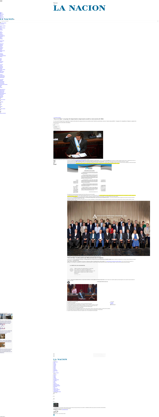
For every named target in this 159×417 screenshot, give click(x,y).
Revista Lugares (2, 91)
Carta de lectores (2, 83)
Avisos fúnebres (2, 81)
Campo (1, 33)
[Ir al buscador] (54, 4)
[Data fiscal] (54, 415)
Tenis (0, 60)
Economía (59, 117)
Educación (1, 45)
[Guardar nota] (53, 160)
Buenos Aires (2, 43)
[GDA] (55, 412)
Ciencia (1, 49)
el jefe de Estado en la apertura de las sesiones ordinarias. (113, 261)
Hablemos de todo (2, 50)
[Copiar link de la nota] (53, 163)
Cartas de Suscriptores (3, 55)
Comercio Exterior (2, 35)
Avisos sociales (2, 82)
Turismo (1, 65)
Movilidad (1, 36)
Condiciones (63, 409)
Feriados (1, 68)
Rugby (1, 59)
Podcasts (1, 70)
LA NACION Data (2, 27)
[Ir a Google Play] (55, 404)
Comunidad (1, 47)
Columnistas (1, 54)
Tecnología (1, 66)
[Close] (53, 353)
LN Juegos (1, 64)
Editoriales (1, 53)
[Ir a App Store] (55, 406)
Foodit (2, 15)
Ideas (0, 86)
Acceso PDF (1, 79)
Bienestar (1, 48)
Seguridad (1, 44)
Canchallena (1, 61)
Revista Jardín (2, 94)
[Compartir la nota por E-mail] (55, 164)
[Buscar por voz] (158, 21)
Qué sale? (1, 74)
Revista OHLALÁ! (2, 89)
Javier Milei (111, 302)
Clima (1, 26)
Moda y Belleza (2, 71)
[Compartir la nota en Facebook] (53, 164)
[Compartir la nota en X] (54, 164)
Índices (1, 37)
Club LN (2, 16)
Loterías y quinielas (2, 69)
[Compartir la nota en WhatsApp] (54, 161)
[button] (79, 66)
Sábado (1, 85)
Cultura (1, 46)
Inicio (1, 12)
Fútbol (1, 58)
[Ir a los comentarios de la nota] (54, 160)
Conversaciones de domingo (3, 84)
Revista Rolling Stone (3, 93)
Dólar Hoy (1, 32)
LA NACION (55, 117)
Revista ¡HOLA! (2, 90)
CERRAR (1, 0)
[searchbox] (79, 21)
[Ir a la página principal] (79, 10)
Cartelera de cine (2, 75)
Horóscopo (1, 67)
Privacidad (66, 409)
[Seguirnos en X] (53, 396)
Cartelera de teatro (2, 76)
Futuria (1, 31)
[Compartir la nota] (53, 161)
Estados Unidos (2, 40)
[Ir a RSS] (53, 401)
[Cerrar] (14, 19)
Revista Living (2, 92)
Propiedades (1, 34)
